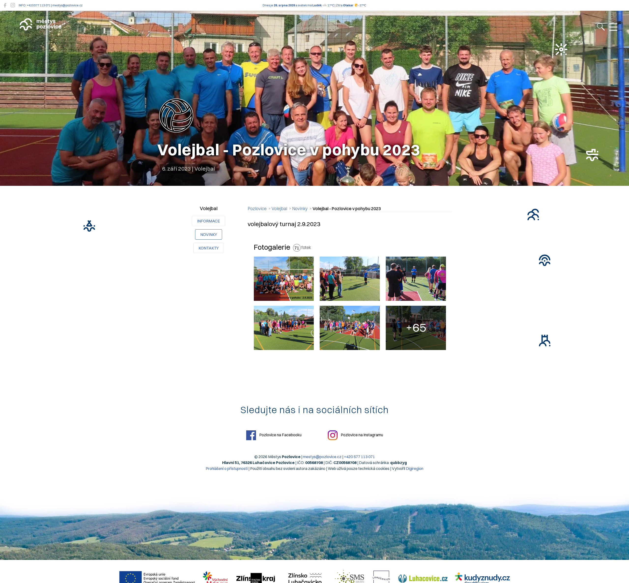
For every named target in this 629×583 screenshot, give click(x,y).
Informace (208, 221)
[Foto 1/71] (284, 279)
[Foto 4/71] (284, 328)
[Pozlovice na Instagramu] (13, 5)
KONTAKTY (209, 248)
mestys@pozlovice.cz (322, 456)
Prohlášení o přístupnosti (227, 468)
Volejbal (279, 208)
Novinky (208, 234)
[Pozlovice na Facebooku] (5, 5)
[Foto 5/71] (350, 328)
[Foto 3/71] (416, 279)
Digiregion (414, 468)
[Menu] (613, 27)
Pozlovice (257, 208)
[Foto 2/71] (350, 279)
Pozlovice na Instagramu (361, 434)
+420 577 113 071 (359, 456)
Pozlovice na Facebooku (279, 434)
